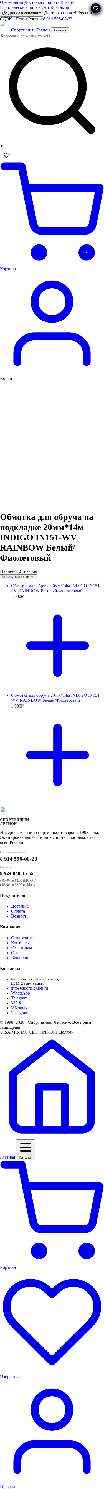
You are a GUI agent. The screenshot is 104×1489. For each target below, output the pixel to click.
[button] (96, 8)
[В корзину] (57, 690)
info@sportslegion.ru (29, 988)
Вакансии (20, 957)
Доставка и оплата (41, 2)
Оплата (18, 911)
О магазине (22, 937)
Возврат (68, 2)
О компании (11, 2)
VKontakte (21, 1008)
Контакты (59, 7)
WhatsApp (20, 993)
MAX (16, 1003)
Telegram (19, 998)
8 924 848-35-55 (17, 873)
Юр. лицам (21, 947)
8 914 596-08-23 (57, 19)
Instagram (19, 1013)
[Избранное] (6, 155)
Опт (45, 7)
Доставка (20, 906)
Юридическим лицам (20, 7)
